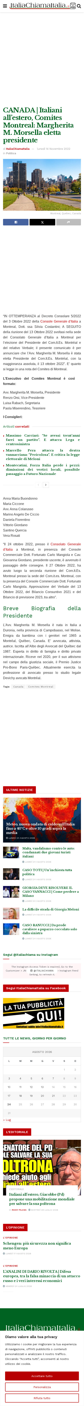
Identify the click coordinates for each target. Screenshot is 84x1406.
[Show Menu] (5, 6)
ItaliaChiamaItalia (18, 148)
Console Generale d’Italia (59, 321)
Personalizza (42, 1387)
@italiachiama (43, 970)
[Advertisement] (42, 58)
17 (9, 1095)
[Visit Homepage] (42, 6)
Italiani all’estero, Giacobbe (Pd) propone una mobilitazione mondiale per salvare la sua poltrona (42, 1199)
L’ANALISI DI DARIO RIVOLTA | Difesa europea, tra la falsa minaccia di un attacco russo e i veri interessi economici (41, 1276)
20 (42, 1095)
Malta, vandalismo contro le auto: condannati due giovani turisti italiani (48, 852)
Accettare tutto (42, 1376)
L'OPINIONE (10, 1237)
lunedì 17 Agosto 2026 (18, 1253)
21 (53, 1095)
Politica (11, 153)
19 (31, 1095)
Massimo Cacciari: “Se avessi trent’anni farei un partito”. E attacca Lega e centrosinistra (43, 440)
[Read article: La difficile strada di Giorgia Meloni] (11, 913)
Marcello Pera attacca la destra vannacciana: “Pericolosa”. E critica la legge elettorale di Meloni (43, 454)
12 (31, 1087)
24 (9, 1104)
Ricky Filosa (19, 1210)
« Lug (7, 1119)
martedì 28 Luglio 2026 (44, 1210)
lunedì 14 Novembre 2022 (53, 148)
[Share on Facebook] (16, 222)
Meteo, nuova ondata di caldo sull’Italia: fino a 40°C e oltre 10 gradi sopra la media (40, 828)
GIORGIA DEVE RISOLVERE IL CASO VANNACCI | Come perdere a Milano (50, 892)
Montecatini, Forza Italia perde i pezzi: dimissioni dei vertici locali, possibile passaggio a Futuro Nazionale (43, 469)
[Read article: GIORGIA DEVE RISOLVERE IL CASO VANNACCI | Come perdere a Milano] (11, 892)
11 (20, 1087)
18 (20, 1095)
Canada (18, 686)
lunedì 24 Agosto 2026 (21, 838)
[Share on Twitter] (42, 222)
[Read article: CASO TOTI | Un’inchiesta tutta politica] (11, 874)
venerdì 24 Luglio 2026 (18, 1286)
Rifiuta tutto (42, 1398)
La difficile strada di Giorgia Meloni (50, 909)
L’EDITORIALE (16, 1189)
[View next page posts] (46, 485)
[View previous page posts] (38, 485)
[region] (42, 1368)
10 (9, 1087)
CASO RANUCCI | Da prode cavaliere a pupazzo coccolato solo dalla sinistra (49, 929)
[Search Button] (79, 6)
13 (42, 1087)
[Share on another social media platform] (68, 222)
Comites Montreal (40, 686)
